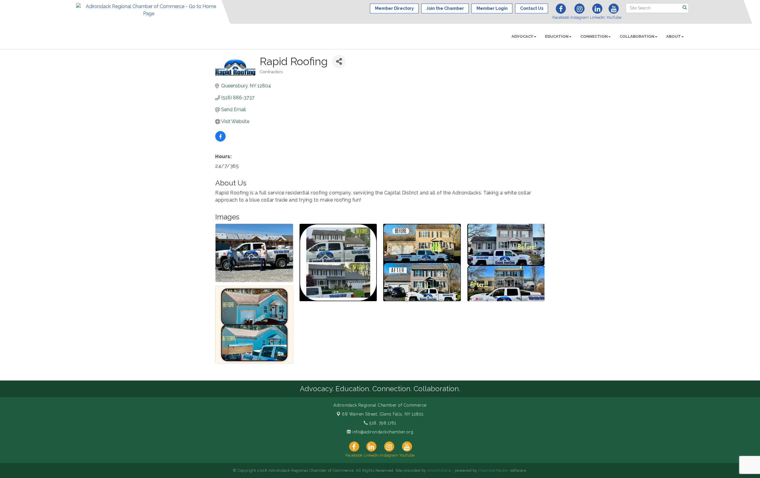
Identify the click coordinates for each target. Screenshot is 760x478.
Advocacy (522, 36)
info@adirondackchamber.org (382, 432)
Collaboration (637, 36)
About (673, 36)
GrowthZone (439, 470)
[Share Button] (339, 61)
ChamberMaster (493, 470)
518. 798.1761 (382, 423)
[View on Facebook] (220, 140)
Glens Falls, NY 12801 (383, 414)
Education (557, 36)
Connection (594, 36)
